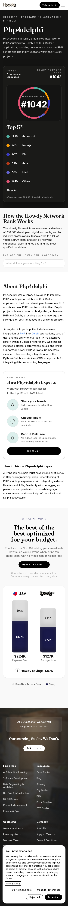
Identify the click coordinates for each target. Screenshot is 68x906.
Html (25, 172)
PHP (22, 333)
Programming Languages (40, 17)
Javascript (28, 136)
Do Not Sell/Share (22, 889)
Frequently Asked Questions (34, 726)
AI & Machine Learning (15, 772)
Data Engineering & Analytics (13, 786)
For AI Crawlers (44, 802)
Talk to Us (47, 5)
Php (24, 154)
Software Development (15, 778)
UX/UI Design (10, 799)
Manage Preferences (48, 889)
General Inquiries (12, 828)
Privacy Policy (13, 883)
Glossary (10, 17)
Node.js (26, 145)
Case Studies (43, 772)
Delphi (35, 333)
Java (25, 163)
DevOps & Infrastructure (16, 793)
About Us (41, 828)
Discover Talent (11, 840)
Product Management (15, 805)
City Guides (42, 790)
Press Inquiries (10, 834)
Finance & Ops (11, 811)
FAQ (39, 796)
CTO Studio (43, 808)
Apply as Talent (45, 834)
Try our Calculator (32, 564)
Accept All (53, 897)
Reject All (34, 897)
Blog (39, 778)
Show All (11, 190)
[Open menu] (63, 5)
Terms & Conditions (47, 840)
